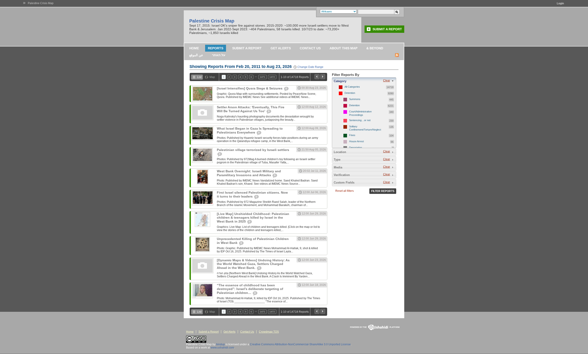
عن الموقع (196, 55)
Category (340, 81)
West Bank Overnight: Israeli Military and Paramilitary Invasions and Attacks (249, 173)
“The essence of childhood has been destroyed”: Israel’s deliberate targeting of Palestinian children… (250, 289)
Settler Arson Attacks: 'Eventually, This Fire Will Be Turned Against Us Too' (250, 109)
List (199, 77)
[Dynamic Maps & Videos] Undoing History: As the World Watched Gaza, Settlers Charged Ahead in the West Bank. (253, 264)
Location (340, 152)
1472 (272, 77)
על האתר (218, 55)
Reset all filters (344, 190)
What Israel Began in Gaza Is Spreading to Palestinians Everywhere (250, 130)
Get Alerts (281, 48)
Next (322, 76)
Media (338, 167)
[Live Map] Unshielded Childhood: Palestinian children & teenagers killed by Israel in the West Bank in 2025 (253, 217)
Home (194, 48)
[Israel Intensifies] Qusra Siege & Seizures (250, 88)
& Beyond (374, 48)
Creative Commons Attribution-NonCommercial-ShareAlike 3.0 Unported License (300, 344)
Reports (215, 48)
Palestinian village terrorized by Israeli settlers (253, 150)
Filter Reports (382, 191)
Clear (386, 80)
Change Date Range (310, 67)
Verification (342, 175)
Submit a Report (387, 29)
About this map (343, 48)
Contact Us (310, 48)
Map (212, 77)
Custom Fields (344, 182)
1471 (262, 77)
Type (337, 159)
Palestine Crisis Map (41, 3)
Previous (316, 76)
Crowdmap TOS (269, 331)
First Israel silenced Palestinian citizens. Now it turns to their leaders (252, 194)
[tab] (364, 81)
